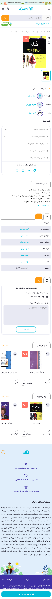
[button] (5, 368)
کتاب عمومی (39, 32)
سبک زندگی (27, 32)
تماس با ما (27, 579)
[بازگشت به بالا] (3, 452)
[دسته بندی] (49, 9)
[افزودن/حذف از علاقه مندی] (48, 354)
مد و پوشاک (16, 32)
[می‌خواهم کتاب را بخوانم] (23, 171)
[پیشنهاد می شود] (28, 171)
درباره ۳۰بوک (46, 579)
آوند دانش (32, 113)
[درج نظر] (49, 42)
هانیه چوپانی (31, 104)
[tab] (47, 217)
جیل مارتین (31, 96)
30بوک (49, 32)
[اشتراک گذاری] (49, 38)
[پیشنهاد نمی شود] (34, 171)
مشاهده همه (5, 345)
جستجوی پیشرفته (42, 23)
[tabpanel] (26, 245)
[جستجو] (5, 18)
